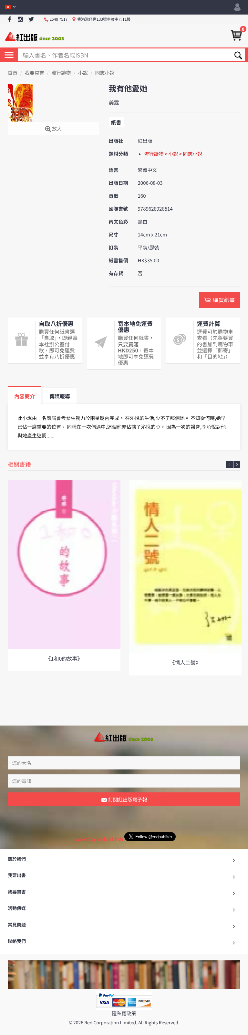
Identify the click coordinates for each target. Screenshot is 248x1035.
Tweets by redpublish (97, 839)
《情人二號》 (185, 662)
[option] (64, 575)
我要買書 (34, 72)
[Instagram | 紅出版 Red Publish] (20, 20)
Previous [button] (229, 464)
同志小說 (105, 72)
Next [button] (236, 464)
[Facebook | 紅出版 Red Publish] (9, 20)
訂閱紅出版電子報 (127, 799)
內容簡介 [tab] (24, 396)
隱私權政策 (124, 1013)
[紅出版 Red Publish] (35, 35)
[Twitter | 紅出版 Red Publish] (31, 20)
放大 (56, 128)
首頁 (12, 72)
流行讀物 (61, 72)
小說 (83, 72)
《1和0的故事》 (64, 658)
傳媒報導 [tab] (59, 396)
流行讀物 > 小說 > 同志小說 (173, 154)
